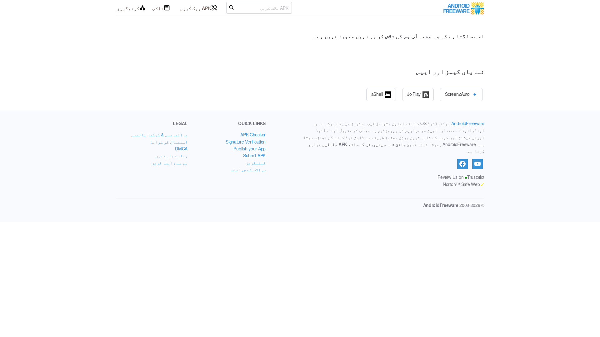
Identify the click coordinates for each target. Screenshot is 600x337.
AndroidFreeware (467, 123)
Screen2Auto (457, 93)
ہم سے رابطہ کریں (170, 162)
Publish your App (249, 148)
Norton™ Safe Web (463, 184)
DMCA (181, 148)
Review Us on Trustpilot (461, 177)
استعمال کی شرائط (169, 142)
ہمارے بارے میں (171, 155)
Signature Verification (246, 142)
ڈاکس (158, 8)
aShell (377, 93)
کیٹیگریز (128, 8)
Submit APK (254, 155)
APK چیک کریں (195, 8)
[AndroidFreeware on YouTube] (477, 164)
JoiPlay (414, 93)
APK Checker (253, 134)
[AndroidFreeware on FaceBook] (462, 164)
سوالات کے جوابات (248, 169)
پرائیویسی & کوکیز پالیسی (159, 134)
